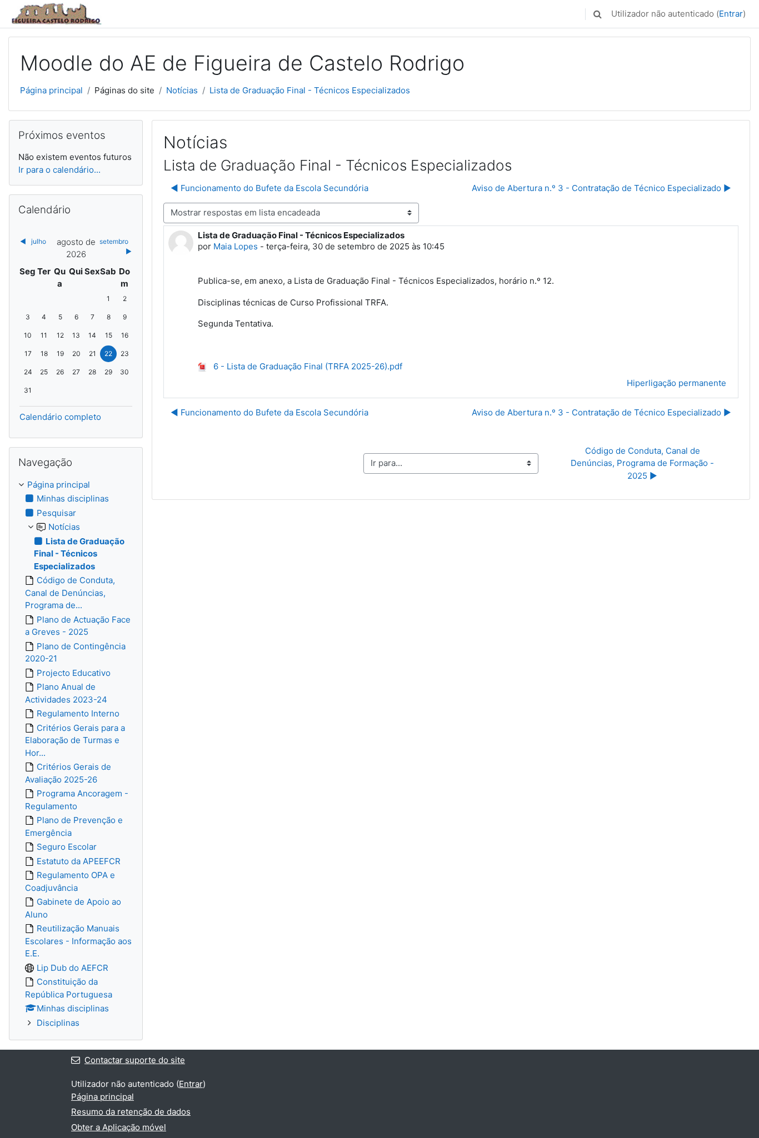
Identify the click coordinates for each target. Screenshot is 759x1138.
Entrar (731, 13)
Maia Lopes (235, 246)
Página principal (51, 90)
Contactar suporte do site (134, 1060)
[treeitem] (75, 754)
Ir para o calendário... (59, 169)
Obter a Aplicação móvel (118, 1127)
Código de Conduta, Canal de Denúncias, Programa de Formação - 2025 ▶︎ (643, 463)
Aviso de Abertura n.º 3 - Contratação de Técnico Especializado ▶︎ (601, 188)
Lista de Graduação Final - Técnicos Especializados (309, 90)
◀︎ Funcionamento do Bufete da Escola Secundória (269, 188)
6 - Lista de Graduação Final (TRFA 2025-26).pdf (306, 366)
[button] (597, 14)
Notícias (182, 90)
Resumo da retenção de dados (131, 1111)
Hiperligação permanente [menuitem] (676, 383)
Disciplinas (58, 1022)
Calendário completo (60, 417)
